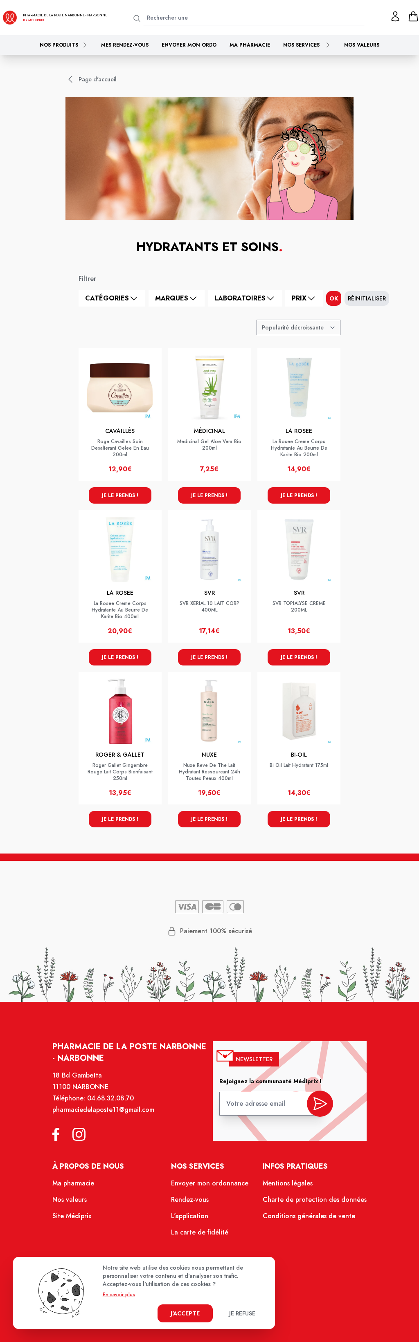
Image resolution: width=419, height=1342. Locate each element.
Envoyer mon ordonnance (209, 1183)
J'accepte (185, 1313)
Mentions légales (288, 1183)
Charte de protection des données (315, 1199)
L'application (189, 1216)
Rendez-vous (190, 1199)
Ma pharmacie (250, 45)
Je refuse (242, 1313)
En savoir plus (119, 1294)
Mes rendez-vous (125, 45)
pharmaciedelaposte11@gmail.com (103, 1109)
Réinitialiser (367, 298)
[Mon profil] (395, 16)
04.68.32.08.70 (110, 1098)
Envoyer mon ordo (189, 45)
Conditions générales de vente (309, 1216)
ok (333, 298)
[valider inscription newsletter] (320, 1104)
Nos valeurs (361, 45)
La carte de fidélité (199, 1232)
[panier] (413, 16)
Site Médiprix (71, 1216)
